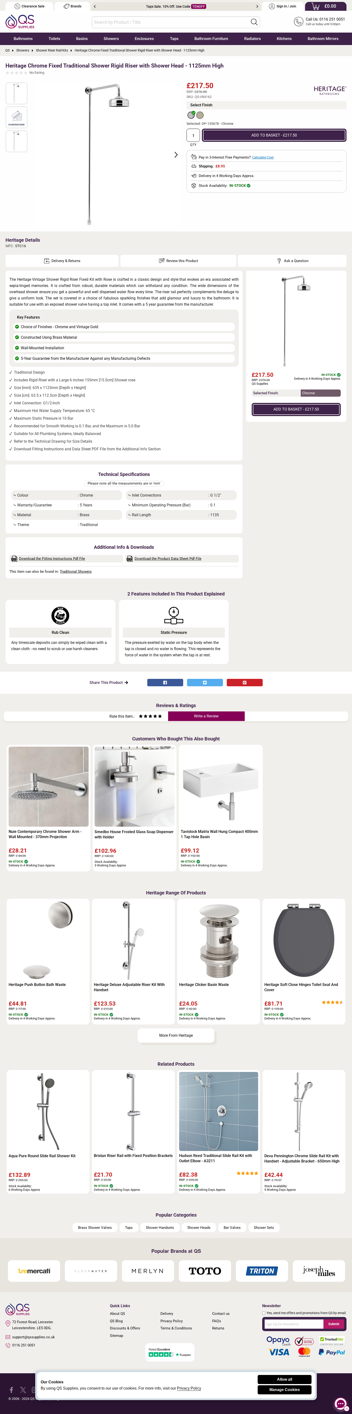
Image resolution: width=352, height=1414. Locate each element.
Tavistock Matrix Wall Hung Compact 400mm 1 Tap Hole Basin (219, 834)
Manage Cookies (284, 1390)
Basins (82, 38)
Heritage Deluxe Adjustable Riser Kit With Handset (129, 987)
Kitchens (284, 38)
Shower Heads (198, 1227)
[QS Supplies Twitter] (23, 1389)
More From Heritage (176, 1035)
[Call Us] (298, 21)
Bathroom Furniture (211, 38)
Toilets (54, 38)
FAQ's (216, 1321)
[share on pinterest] (245, 682)
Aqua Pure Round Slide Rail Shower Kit (42, 1156)
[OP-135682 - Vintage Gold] (200, 115)
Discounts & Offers (125, 1328)
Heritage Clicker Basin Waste (204, 984)
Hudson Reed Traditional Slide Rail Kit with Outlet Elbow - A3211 (215, 1158)
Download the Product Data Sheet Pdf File (168, 558)
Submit (333, 1324)
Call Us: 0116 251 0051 (325, 19)
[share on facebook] (165, 682)
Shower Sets (264, 1227)
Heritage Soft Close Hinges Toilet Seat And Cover (301, 987)
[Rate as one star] (140, 717)
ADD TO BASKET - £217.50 (274, 135)
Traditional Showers (76, 571)
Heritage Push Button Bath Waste (37, 984)
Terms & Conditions (176, 1328)
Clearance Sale (33, 6)
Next (257, 6)
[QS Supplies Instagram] (35, 1389)
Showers (111, 38)
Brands (76, 6)
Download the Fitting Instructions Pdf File (52, 558)
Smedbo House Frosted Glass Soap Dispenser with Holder (134, 834)
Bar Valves (232, 1227)
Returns (218, 1328)
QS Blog (116, 1321)
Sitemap (116, 1336)
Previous (95, 6)
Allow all (284, 1379)
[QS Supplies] (20, 21)
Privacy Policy (171, 1321)
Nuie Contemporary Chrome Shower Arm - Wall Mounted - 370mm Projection (45, 834)
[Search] (254, 22)
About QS (117, 1313)
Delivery (166, 1313)
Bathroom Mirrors (323, 38)
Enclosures (144, 38)
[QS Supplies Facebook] (11, 1389)
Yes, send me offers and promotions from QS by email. (306, 1313)
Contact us (221, 1313)
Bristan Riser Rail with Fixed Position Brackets (133, 1155)
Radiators (252, 38)
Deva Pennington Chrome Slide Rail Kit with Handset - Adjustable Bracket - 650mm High (302, 1158)
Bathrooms (23, 38)
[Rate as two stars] (143, 717)
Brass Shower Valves (95, 1227)
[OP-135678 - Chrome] (191, 115)
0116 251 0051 (23, 1345)
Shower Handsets (160, 1227)
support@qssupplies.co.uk (33, 1337)
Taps (174, 38)
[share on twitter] (205, 682)
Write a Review (206, 716)
